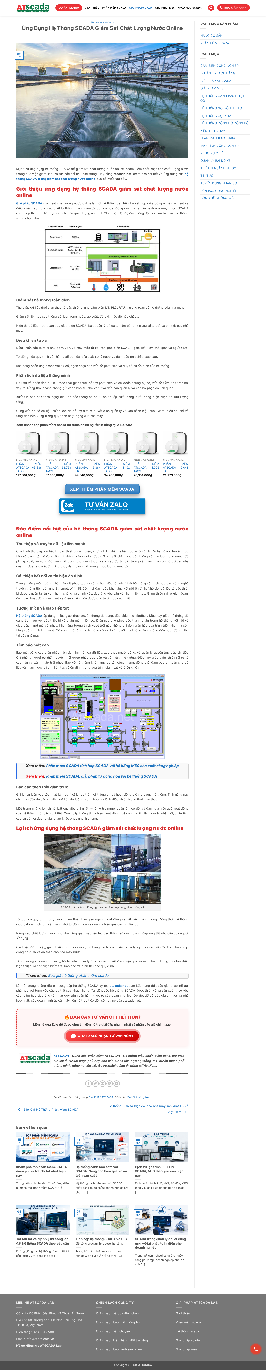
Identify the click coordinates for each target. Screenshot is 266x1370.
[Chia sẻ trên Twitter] (95, 1083)
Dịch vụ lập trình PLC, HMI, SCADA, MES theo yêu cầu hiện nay (159, 1171)
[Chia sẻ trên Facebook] (88, 1083)
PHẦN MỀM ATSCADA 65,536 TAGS (29, 467)
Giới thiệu (183, 1313)
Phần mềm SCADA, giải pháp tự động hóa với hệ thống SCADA (101, 776)
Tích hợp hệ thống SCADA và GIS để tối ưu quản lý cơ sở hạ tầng (101, 1241)
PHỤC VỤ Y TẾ (211, 153)
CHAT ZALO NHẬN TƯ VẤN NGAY (106, 1036)
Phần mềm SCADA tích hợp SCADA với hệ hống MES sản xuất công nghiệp (112, 765)
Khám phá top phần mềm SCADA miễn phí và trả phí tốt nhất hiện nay (41, 1171)
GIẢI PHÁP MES (165, 7)
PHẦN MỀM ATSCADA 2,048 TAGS (175, 467)
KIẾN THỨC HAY (212, 131)
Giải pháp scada (188, 1340)
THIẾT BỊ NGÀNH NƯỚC (218, 168)
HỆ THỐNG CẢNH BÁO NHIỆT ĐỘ (222, 98)
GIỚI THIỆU (92, 7)
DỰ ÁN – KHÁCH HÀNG (217, 73)
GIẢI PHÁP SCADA (140, 7)
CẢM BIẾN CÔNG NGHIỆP (219, 66)
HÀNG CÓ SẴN (211, 35)
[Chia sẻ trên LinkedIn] (116, 1083)
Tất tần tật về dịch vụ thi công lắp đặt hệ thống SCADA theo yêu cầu (42, 1241)
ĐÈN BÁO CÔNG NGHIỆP (218, 191)
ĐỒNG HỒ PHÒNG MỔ (217, 198)
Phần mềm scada (188, 1322)
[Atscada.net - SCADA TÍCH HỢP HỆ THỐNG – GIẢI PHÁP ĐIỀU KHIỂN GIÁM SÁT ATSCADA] (33, 8)
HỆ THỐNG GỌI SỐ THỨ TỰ (221, 108)
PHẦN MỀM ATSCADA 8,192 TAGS (117, 467)
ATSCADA (61, 1055)
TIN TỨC (206, 176)
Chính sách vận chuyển (113, 1331)
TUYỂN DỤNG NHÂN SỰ (218, 183)
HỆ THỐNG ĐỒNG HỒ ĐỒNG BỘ (224, 123)
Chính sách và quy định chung (118, 1313)
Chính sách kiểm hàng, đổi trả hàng (122, 1340)
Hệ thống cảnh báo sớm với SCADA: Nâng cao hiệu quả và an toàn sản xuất (101, 1171)
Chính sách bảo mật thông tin (118, 1322)
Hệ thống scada (187, 1331)
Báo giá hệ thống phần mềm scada (78, 975)
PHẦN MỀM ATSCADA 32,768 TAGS (58, 467)
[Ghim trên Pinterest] (109, 1083)
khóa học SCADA (190, 7)
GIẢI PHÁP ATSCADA (102, 22)
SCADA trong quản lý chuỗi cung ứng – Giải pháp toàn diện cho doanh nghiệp (160, 1243)
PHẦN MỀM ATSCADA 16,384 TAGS (87, 467)
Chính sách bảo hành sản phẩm (119, 1349)
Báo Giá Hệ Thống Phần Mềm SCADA (50, 1109)
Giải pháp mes (186, 1349)
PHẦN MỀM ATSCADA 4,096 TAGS (146, 467)
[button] (211, 8)
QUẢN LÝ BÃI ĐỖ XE (215, 161)
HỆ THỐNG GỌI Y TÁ (215, 116)
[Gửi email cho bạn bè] (102, 1083)
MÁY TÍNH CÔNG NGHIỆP (219, 146)
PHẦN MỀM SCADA (114, 7)
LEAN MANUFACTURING (218, 138)
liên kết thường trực (138, 1097)
